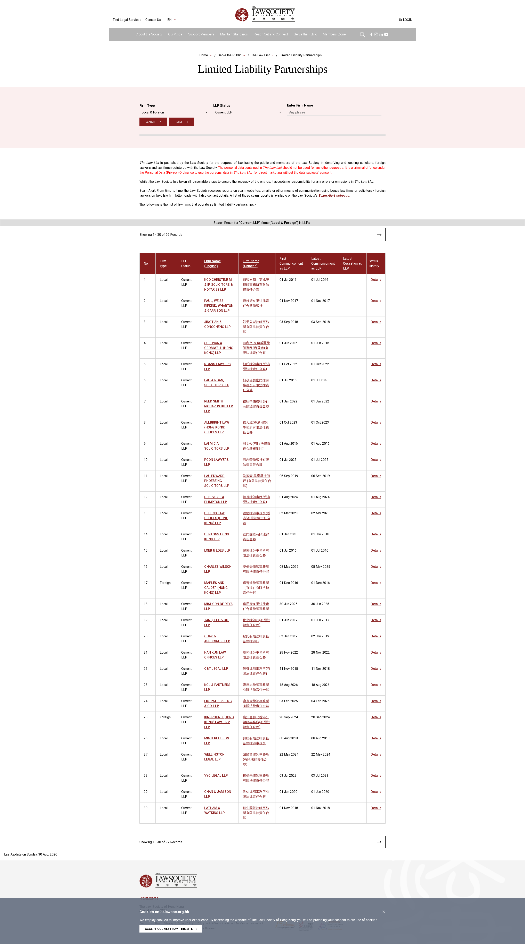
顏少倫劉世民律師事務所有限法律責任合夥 (256, 385)
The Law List (260, 55)
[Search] (362, 34)
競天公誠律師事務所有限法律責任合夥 (256, 327)
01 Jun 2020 (288, 792)
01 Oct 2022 (288, 364)
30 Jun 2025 (288, 604)
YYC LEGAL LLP (216, 775)
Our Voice (175, 34)
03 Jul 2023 (288, 775)
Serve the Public (305, 34)
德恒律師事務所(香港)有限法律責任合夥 (256, 518)
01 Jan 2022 (288, 401)
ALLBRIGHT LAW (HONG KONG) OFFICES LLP (216, 427)
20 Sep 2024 (289, 717)
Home (203, 55)
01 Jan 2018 (288, 534)
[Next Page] (379, 235)
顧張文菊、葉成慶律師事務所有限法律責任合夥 (256, 284)
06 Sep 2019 (289, 476)
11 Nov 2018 (289, 669)
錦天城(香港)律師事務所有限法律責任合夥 (256, 427)
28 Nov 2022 (289, 652)
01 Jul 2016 (288, 280)
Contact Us (153, 20)
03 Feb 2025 (289, 701)
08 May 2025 (289, 567)
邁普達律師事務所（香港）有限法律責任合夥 (256, 588)
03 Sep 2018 (289, 322)
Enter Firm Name (300, 105)
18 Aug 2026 (289, 685)
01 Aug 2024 (289, 497)
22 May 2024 (289, 754)
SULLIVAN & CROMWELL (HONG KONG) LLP (218, 348)
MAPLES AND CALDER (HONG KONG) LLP (216, 588)
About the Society (149, 34)
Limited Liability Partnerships (301, 55)
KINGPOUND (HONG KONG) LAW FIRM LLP (219, 722)
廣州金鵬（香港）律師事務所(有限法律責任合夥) (256, 722)
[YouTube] (386, 34)
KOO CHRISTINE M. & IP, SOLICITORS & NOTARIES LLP (218, 284)
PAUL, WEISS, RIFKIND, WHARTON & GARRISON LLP (218, 306)
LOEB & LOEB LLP (217, 550)
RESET (178, 121)
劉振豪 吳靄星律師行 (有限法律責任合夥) (257, 481)
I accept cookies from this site (171, 928)
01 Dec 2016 (289, 583)
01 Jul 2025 (288, 460)
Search (150, 121)
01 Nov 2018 (289, 808)
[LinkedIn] (381, 34)
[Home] (286, 14)
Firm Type (147, 106)
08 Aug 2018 (289, 738)
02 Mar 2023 (289, 513)
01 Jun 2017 (288, 620)
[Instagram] (376, 34)
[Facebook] (371, 34)
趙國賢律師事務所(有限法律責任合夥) (256, 759)
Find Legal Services (127, 20)
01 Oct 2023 (288, 422)
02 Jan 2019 (288, 636)
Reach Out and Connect (271, 34)
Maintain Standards (234, 34)
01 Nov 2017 (289, 301)
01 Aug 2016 (289, 443)
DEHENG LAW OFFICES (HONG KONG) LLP (216, 518)
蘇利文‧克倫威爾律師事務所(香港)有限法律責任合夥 (256, 348)
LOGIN (407, 20)
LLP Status (221, 106)
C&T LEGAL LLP (216, 669)
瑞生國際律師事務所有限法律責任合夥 (256, 813)
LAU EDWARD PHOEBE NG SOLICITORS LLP (216, 481)
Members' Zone (334, 34)
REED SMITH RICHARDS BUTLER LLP (218, 406)
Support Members (201, 34)
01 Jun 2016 (288, 343)
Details (376, 280)
